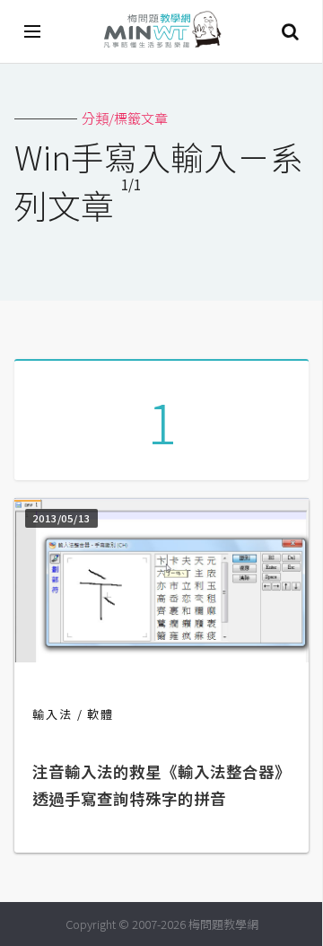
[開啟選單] (33, 31)
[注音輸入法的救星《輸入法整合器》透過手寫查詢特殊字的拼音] (161, 656)
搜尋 (290, 31)
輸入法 (52, 714)
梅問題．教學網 (161, 32)
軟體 (100, 714)
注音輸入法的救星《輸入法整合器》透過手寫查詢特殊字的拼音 (161, 785)
